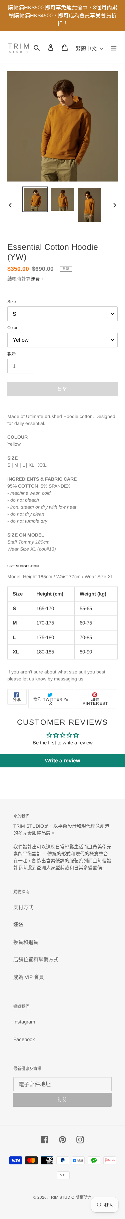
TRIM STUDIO (61, 1197)
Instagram (24, 1021)
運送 (18, 924)
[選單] (114, 47)
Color (12, 327)
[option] (35, 199)
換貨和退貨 (25, 942)
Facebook (24, 1039)
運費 (35, 278)
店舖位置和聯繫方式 (35, 959)
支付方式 (23, 907)
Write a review (62, 760)
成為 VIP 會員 (28, 977)
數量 (11, 353)
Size (11, 301)
